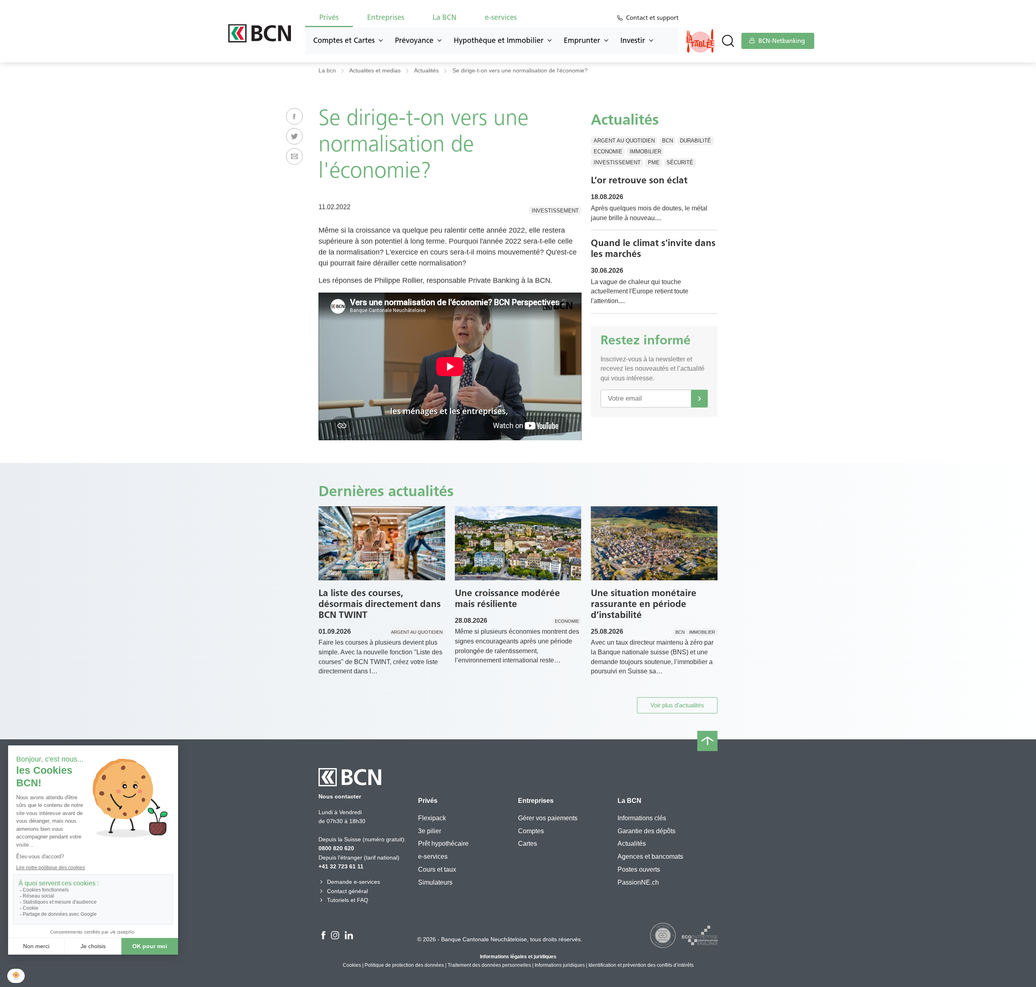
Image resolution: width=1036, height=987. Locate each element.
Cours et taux (437, 869)
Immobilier (645, 152)
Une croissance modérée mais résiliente (507, 598)
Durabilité (695, 141)
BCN (667, 141)
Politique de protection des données (404, 965)
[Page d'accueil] (259, 33)
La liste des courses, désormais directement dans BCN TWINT (379, 603)
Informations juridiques (560, 965)
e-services (433, 856)
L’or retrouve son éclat (639, 180)
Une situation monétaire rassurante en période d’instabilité (643, 603)
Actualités (426, 71)
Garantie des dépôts (646, 831)
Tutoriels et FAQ (347, 900)
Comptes (531, 831)
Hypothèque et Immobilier (498, 40)
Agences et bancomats (650, 856)
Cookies (352, 965)
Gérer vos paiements (547, 818)
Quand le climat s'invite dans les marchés (653, 248)
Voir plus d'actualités (677, 705)
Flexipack (432, 818)
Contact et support (652, 17)
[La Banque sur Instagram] (335, 936)
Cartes (527, 843)
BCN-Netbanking (781, 41)
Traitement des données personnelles (489, 965)
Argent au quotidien (624, 141)
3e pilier (429, 831)
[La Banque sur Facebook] (323, 936)
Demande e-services (353, 882)
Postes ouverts (639, 869)
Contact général (347, 891)
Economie (608, 152)
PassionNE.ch (638, 882)
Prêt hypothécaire (443, 843)
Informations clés (642, 818)
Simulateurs (435, 882)
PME (654, 162)
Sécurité (680, 162)
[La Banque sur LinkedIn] (349, 936)
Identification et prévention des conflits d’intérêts (641, 965)
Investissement (555, 211)
